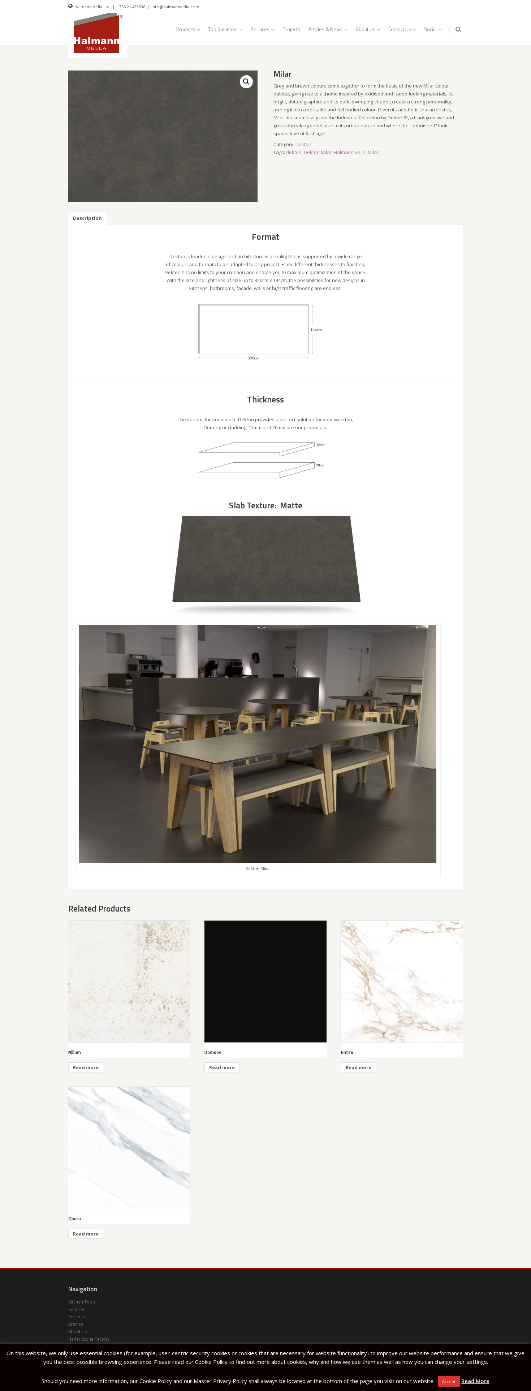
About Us (365, 29)
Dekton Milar (318, 152)
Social (430, 29)
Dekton (303, 144)
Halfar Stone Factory (89, 1339)
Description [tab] (87, 218)
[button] (246, 81)
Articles (75, 1324)
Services (260, 29)
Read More (475, 1380)
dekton (294, 152)
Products (185, 29)
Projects (291, 29)
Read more (86, 1067)
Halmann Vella (350, 152)
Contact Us (399, 29)
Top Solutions (223, 29)
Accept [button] (449, 1381)
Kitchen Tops (81, 1302)
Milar (373, 152)
